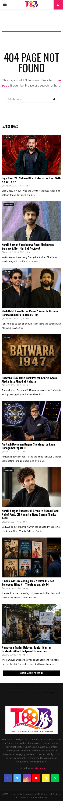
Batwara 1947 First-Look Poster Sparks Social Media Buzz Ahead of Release (29, 380)
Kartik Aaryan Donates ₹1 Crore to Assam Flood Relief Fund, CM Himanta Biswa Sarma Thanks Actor (30, 514)
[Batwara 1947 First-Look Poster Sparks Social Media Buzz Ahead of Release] (31, 354)
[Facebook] (8, 778)
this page (49, 692)
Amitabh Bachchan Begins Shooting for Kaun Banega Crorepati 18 (28, 446)
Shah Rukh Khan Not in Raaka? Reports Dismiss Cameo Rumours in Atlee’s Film (30, 313)
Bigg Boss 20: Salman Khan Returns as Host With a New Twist (31, 180)
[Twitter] (17, 778)
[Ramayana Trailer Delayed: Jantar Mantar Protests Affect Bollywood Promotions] (31, 624)
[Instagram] (27, 778)
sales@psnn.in (38, 768)
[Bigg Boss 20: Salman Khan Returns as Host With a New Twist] (31, 155)
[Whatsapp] (55, 778)
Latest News (10, 126)
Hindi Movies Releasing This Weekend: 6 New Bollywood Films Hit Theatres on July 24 (28, 583)
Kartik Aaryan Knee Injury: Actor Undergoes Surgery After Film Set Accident (28, 246)
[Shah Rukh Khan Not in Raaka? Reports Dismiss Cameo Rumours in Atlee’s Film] (31, 288)
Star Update (9, 271)
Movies (7, 337)
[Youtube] (36, 778)
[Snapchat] (46, 778)
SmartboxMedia (40, 797)
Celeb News (8, 137)
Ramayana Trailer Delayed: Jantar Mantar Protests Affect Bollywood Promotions (26, 649)
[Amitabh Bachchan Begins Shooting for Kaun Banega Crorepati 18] (31, 421)
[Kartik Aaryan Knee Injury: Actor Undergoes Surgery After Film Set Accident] (31, 221)
